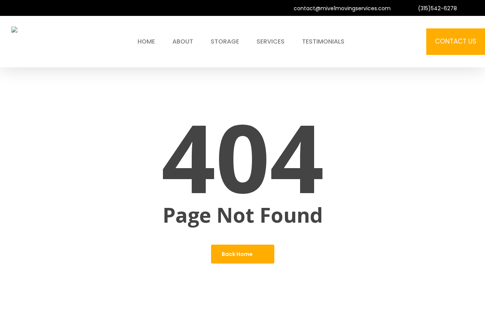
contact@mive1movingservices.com (341, 8)
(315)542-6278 (436, 8)
